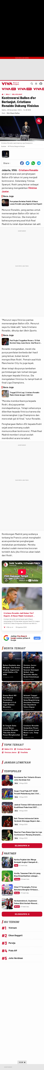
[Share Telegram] (39, 163)
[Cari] (32, 84)
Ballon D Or (9, 749)
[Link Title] (7, 780)
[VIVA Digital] (9, 89)
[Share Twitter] (27, 163)
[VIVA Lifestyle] (25, 89)
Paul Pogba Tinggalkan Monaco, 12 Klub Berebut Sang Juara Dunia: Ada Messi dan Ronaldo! (26, 341)
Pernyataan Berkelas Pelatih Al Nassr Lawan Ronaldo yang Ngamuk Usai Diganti (26, 202)
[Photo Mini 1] (5, 154)
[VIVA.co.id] (10, 84)
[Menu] (36, 84)
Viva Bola (24, 752)
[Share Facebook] (22, 163)
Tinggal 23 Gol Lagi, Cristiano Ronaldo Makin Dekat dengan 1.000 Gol (24, 393)
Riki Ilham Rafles (13, 113)
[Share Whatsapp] (33, 163)
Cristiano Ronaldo (28, 170)
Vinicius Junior (11, 752)
